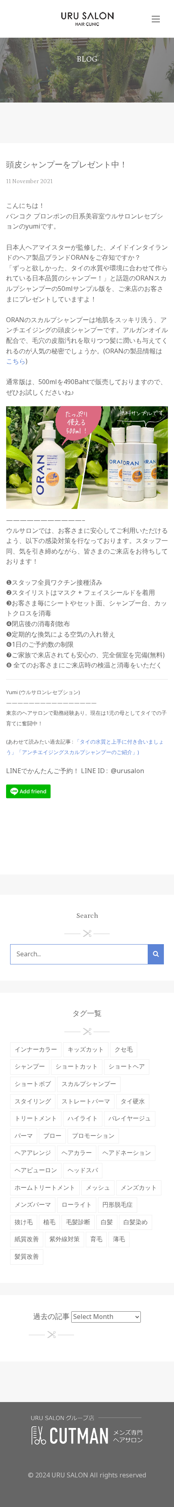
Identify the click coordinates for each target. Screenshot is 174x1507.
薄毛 (119, 1239)
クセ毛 (124, 1049)
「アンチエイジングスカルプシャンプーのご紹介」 (77, 752)
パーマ (24, 1136)
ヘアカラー (77, 1153)
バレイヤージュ (129, 1118)
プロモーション (93, 1136)
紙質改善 (27, 1239)
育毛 (96, 1239)
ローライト (77, 1205)
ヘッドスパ (83, 1170)
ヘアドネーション (126, 1153)
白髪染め (135, 1222)
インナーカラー (36, 1049)
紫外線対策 (64, 1239)
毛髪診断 (78, 1222)
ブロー (52, 1136)
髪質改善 (27, 1256)
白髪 (107, 1222)
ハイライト (83, 1118)
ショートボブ (33, 1084)
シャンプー (30, 1066)
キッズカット (86, 1049)
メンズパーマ (33, 1205)
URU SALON (69, 1475)
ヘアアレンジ (33, 1153)
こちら (15, 361)
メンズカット (139, 1188)
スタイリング (33, 1101)
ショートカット (76, 1066)
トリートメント (36, 1118)
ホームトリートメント (45, 1188)
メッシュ (98, 1188)
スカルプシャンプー (89, 1084)
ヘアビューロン (36, 1170)
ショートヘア (126, 1066)
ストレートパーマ (86, 1101)
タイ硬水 (133, 1101)
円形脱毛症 (117, 1205)
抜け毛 (24, 1222)
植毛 (49, 1222)
